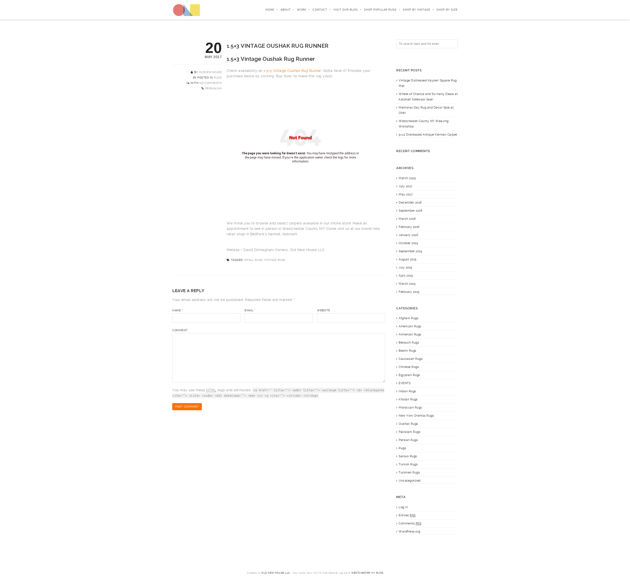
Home (269, 9)
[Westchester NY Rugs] (186, 10)
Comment (180, 330)
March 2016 (407, 219)
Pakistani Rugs (409, 432)
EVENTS (404, 383)
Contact (320, 9)
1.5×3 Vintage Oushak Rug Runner (292, 71)
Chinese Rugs (409, 367)
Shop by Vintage (416, 9)
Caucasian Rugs (411, 359)
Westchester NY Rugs (367, 572)
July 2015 (405, 267)
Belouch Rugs (409, 342)
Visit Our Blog (345, 9)
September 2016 (410, 210)
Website (323, 310)
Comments (410, 523)
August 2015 (408, 259)
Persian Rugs (408, 440)
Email (250, 310)
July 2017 (405, 186)
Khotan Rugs (408, 399)
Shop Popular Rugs (380, 9)
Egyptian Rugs (409, 375)
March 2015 (407, 283)
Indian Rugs (407, 391)
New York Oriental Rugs (416, 415)
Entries (407, 515)
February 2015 (409, 292)
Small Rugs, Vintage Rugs (264, 260)
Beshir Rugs (407, 350)
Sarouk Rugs (408, 456)
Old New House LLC (275, 572)
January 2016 (408, 235)
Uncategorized (410, 480)
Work (301, 9)
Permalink (213, 88)
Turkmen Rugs (409, 472)
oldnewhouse (210, 72)
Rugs (218, 77)
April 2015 (406, 275)
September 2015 (410, 251)
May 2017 (406, 194)
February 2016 (409, 227)
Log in (403, 507)
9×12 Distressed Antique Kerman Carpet (428, 134)
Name (177, 310)
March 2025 (407, 178)
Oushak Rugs (408, 423)
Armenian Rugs (410, 334)
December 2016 (410, 202)
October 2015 (408, 243)
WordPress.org (409, 531)
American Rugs (410, 326)
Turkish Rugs (408, 464)
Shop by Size (447, 9)
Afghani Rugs (408, 318)
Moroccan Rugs (410, 407)
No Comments (210, 83)
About (286, 9)
